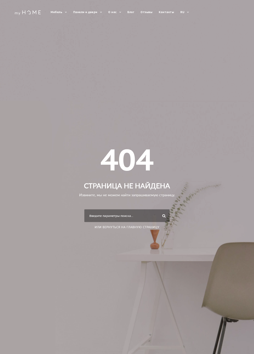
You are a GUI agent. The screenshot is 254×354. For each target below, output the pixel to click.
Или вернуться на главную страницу (127, 227)
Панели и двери (85, 12)
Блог (130, 12)
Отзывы (146, 12)
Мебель (56, 12)
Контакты (166, 12)
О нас (112, 12)
